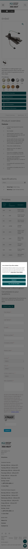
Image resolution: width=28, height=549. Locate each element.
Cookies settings (14, 276)
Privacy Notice (20, 272)
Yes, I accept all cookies (14, 283)
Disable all (14, 279)
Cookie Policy (13, 272)
